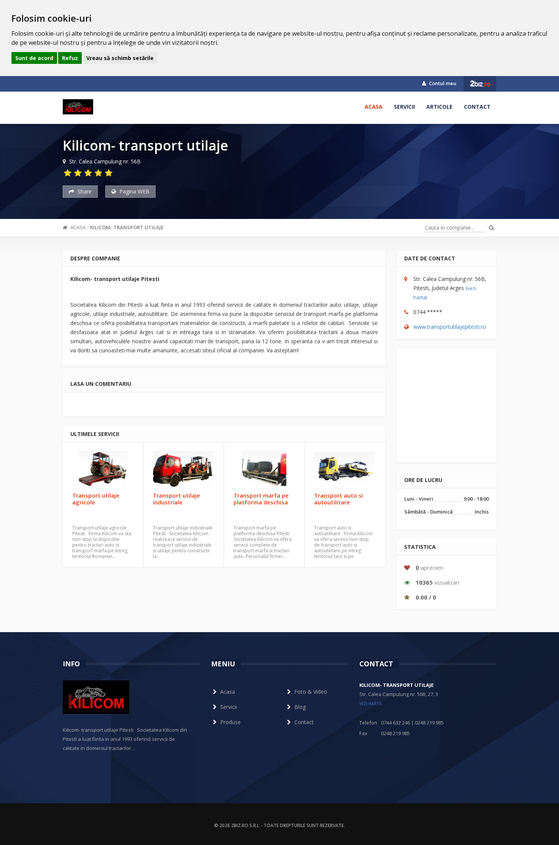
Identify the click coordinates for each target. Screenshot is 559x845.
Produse (230, 722)
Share (84, 191)
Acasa (374, 106)
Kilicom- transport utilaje (127, 227)
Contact (477, 106)
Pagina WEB (133, 191)
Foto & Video (310, 691)
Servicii (404, 106)
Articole (439, 106)
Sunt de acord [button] (34, 58)
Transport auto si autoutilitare (338, 499)
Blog (300, 706)
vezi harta (370, 703)
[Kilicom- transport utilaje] (78, 106)
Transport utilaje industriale (176, 499)
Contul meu (442, 83)
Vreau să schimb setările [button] (120, 58)
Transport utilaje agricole (95, 499)
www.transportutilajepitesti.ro (449, 326)
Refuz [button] (70, 58)
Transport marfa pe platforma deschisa (261, 499)
